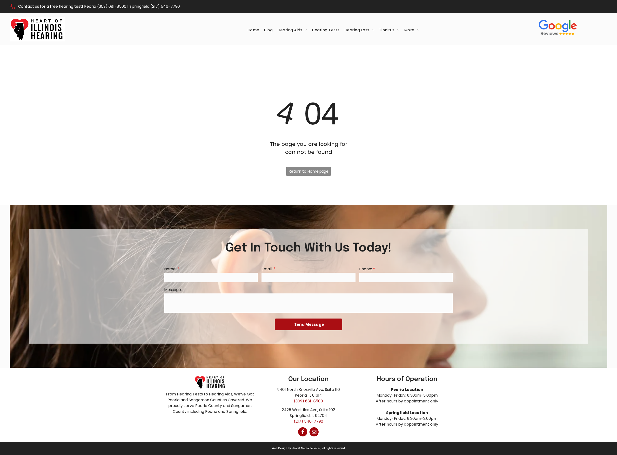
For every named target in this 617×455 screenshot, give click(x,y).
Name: (170, 269)
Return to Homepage (308, 171)
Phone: (365, 269)
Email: (267, 269)
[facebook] (302, 432)
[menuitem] (253, 30)
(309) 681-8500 (111, 6)
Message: (173, 289)
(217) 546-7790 (165, 6)
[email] (314, 432)
